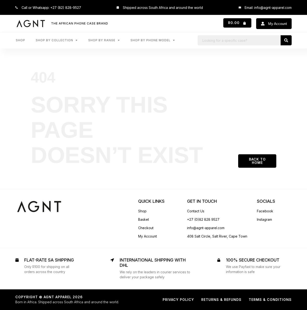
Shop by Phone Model (150, 40)
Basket (143, 219)
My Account (147, 236)
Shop (20, 40)
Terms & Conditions (270, 300)
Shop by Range (101, 40)
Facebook (265, 211)
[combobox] (239, 40)
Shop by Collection (54, 40)
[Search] (286, 40)
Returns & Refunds (221, 300)
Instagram (264, 219)
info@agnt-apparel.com (205, 228)
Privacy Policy (178, 300)
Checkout (146, 228)
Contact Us (195, 211)
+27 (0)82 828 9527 (203, 219)
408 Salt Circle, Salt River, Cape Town (217, 236)
